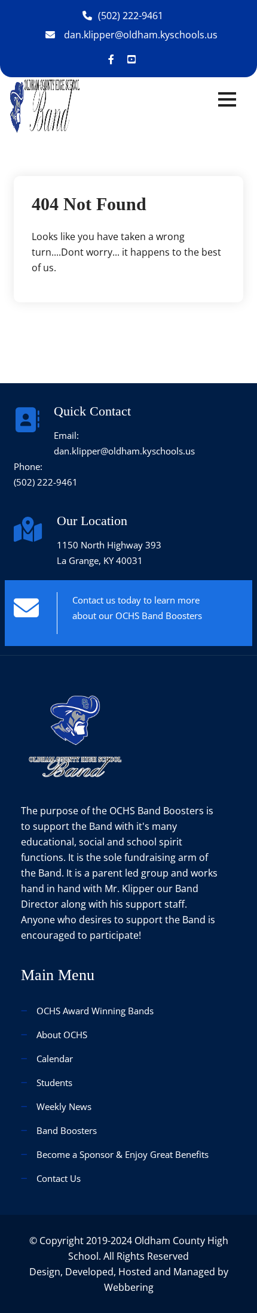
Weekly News (63, 1106)
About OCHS (61, 1035)
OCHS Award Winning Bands (95, 1011)
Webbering (129, 1287)
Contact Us (58, 1178)
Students (54, 1082)
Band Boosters (66, 1130)
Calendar (54, 1059)
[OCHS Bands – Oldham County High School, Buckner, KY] (45, 106)
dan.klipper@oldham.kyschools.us (141, 34)
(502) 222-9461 (130, 15)
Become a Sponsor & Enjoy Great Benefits (122, 1154)
